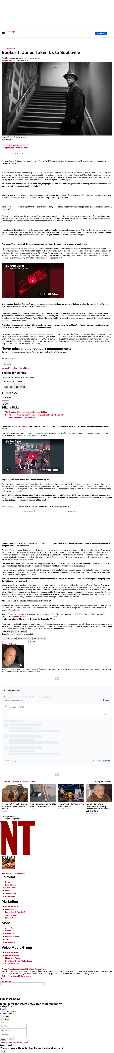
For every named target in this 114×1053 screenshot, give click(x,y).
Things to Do (7, 1007)
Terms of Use (10, 915)
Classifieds (9, 909)
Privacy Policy (10, 918)
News (7, 882)
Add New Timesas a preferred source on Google (15, 147)
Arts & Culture (10, 888)
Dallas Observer (11, 952)
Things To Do (10, 893)
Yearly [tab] (23, 631)
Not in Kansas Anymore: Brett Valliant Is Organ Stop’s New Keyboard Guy (34, 415)
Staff (7, 939)
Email (4, 359)
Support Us (101, 33)
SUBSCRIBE (8, 387)
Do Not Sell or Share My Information (16, 976)
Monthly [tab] (15, 631)
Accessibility (24, 969)
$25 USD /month (24, 638)
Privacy (28, 368)
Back (3, 1039)
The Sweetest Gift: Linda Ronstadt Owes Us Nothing (26, 412)
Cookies (16, 969)
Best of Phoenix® (9, 1011)
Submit (11, 1039)
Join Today (5, 1016)
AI (30, 969)
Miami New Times (12, 958)
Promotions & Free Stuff (15, 912)
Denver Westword (12, 955)
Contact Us (9, 934)
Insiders (5, 1009)
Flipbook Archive (12, 937)
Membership (10, 942)
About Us (9, 928)
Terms (21, 368)
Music (7, 891)
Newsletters (10, 896)
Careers (8, 931)
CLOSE (5, 404)
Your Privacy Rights (38, 969)
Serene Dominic (10, 60)
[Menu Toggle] (3, 33)
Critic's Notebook (8, 48)
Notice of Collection (9, 368)
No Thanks (5, 1019)
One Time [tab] (6, 631)
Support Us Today (9, 644)
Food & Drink (10, 885)
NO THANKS (20, 387)
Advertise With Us (12, 906)
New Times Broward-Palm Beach (18, 961)
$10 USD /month (9, 638)
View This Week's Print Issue (13, 874)
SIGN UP (7, 365)
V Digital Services (12, 964)
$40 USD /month (39, 638)
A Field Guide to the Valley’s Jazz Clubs (21, 418)
